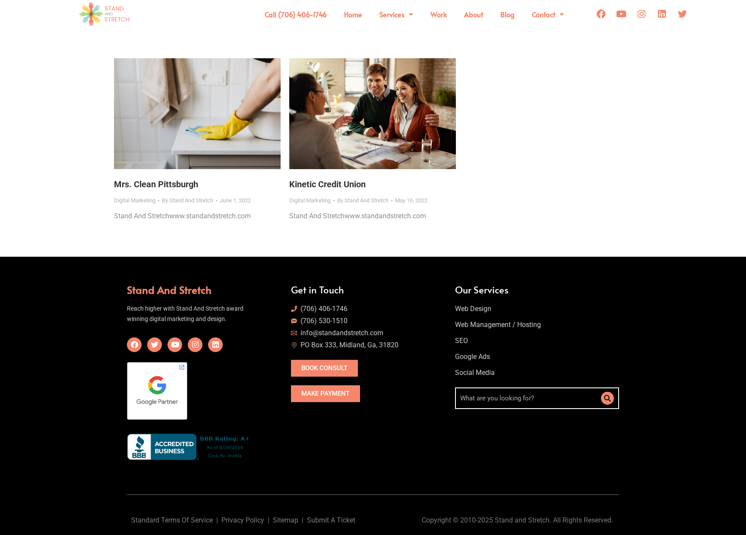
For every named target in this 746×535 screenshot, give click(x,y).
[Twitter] (682, 14)
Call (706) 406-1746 (296, 14)
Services (392, 14)
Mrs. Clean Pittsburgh (156, 184)
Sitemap (287, 520)
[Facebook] (601, 14)
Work (438, 14)
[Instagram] (641, 14)
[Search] (607, 398)
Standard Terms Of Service (172, 520)
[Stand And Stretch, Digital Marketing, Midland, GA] (190, 447)
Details (208, 113)
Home (353, 14)
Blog (507, 14)
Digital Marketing (134, 200)
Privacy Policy (242, 520)
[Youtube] (621, 14)
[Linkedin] (662, 14)
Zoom (185, 113)
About (473, 14)
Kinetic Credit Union (327, 184)
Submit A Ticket (333, 520)
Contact (543, 14)
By (187, 200)
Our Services (482, 289)
